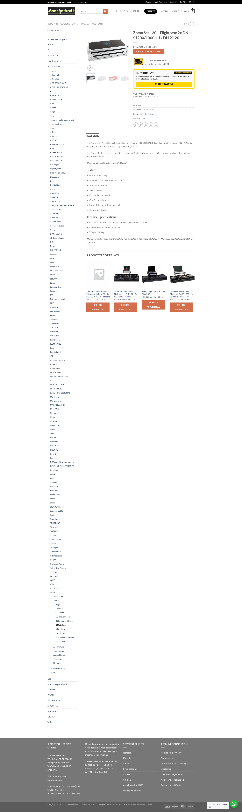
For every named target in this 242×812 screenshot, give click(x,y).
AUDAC (53, 140)
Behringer (54, 164)
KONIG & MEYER (57, 360)
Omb (52, 433)
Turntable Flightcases (64, 637)
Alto (52, 103)
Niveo (52, 429)
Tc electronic (55, 539)
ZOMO (75, 24)
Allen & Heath (56, 99)
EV (51, 295)
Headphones (58, 651)
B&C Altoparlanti (57, 156)
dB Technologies (57, 238)
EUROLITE (52, 55)
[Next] (124, 50)
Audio (50, 44)
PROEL (50, 695)
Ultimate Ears (56, 556)
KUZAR (53, 364)
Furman (53, 315)
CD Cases (59, 612)
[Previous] (90, 50)
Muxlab (53, 421)
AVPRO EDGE (56, 152)
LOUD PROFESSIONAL (60, 393)
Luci (49, 678)
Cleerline (54, 217)
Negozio (127, 752)
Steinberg (54, 527)
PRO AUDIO (55, 445)
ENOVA (53, 279)
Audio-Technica (57, 144)
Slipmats (56, 663)
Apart (52, 116)
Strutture (51, 711)
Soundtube (55, 519)
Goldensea (54, 323)
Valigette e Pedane (58, 568)
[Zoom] (90, 68)
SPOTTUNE (55, 523)
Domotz (53, 254)
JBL (51, 356)
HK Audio (54, 335)
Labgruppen (55, 368)
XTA (52, 584)
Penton (53, 437)
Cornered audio (57, 226)
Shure (52, 498)
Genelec (53, 319)
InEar (52, 348)
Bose (52, 181)
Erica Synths (55, 287)
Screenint (54, 486)
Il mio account (130, 768)
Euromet (54, 291)
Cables (56, 600)
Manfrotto (54, 397)
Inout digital (55, 352)
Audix (52, 148)
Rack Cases (60, 633)
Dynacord (54, 266)
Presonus (54, 441)
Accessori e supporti (57, 39)
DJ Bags (56, 604)
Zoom (52, 672)
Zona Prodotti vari (58, 668)
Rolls (52, 478)
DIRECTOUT (55, 250)
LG (51, 380)
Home (50, 24)
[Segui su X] (127, 11)
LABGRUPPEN (56, 372)
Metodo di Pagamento (171, 774)
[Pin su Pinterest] (151, 124)
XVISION (54, 588)
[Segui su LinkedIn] (134, 11)
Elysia (52, 274)
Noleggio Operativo (132, 790)
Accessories (58, 596)
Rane (52, 458)
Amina (53, 107)
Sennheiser (55, 494)
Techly (53, 543)
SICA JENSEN (56, 507)
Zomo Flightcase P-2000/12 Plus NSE (154, 292)
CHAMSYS (55, 201)
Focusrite (54, 307)
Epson (52, 283)
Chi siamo (128, 779)
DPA (52, 258)
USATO (51, 716)
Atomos (53, 136)
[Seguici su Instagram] (120, 11)
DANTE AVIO (56, 234)
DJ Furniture (58, 647)
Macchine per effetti (57, 684)
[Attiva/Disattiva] (77, 66)
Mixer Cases (60, 629)
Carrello (127, 758)
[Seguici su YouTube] (138, 11)
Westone (54, 576)
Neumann (54, 425)
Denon (53, 246)
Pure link (54, 454)
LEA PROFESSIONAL (59, 376)
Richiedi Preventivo (148, 51)
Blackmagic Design (58, 173)
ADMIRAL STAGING (59, 87)
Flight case (52, 60)
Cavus (52, 189)
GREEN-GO (55, 327)
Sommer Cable (56, 511)
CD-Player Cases (62, 617)
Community (55, 221)
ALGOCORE (55, 95)
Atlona (53, 132)
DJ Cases (85, 24)
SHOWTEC (52, 705)
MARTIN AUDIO (57, 405)
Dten (52, 262)
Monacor (51, 689)
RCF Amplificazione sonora (62, 462)
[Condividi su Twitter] (141, 124)
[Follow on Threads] (131, 11)
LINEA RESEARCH (58, 384)
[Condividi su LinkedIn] (156, 124)
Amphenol (54, 112)
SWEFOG (54, 531)
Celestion (54, 197)
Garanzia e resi (168, 758)
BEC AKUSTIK (56, 160)
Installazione (63, 24)
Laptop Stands (59, 655)
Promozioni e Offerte (171, 785)
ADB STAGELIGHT (58, 83)
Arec (52, 128)
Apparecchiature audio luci (62, 120)
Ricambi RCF (53, 700)
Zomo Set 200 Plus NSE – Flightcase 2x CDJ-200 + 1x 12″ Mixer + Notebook (181, 294)
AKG (52, 91)
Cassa (126, 763)
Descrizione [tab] (93, 136)
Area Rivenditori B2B (133, 785)
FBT (52, 303)
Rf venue (54, 470)
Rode (52, 474)
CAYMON (54, 193)
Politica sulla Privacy (171, 752)
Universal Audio (57, 564)
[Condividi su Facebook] (135, 124)
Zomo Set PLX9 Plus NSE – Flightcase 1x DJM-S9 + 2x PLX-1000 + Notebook (125, 294)
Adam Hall (54, 75)
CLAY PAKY (55, 213)
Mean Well (55, 409)
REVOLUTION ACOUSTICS (62, 466)
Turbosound (55, 551)
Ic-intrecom (55, 340)
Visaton (53, 572)
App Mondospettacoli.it (172, 779)
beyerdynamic (56, 168)
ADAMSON (55, 79)
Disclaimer (166, 768)
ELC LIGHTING (56, 270)
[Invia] (105, 11)
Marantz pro (55, 401)
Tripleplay (54, 547)
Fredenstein (55, 311)
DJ (48, 50)
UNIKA (53, 560)
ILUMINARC (55, 344)
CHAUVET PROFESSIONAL (62, 205)
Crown (53, 230)
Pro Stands (57, 659)
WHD (52, 580)
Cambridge (55, 185)
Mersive (53, 413)
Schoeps (53, 482)
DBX (52, 242)
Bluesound (54, 177)
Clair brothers (56, 209)
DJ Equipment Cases (64, 621)
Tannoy (53, 535)
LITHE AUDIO (56, 388)
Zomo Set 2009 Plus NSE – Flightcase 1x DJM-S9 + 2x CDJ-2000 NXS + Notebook (98, 294)
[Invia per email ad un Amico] (146, 124)
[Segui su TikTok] (124, 11)
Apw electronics (57, 124)
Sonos (52, 515)
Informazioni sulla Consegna (156, 2)
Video (50, 722)
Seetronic (54, 490)
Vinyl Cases (60, 641)
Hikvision (54, 331)
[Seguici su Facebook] (116, 11)
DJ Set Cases (97, 24)
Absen (53, 71)
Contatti (173, 2)
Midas (52, 417)
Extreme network (57, 299)
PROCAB (54, 450)
